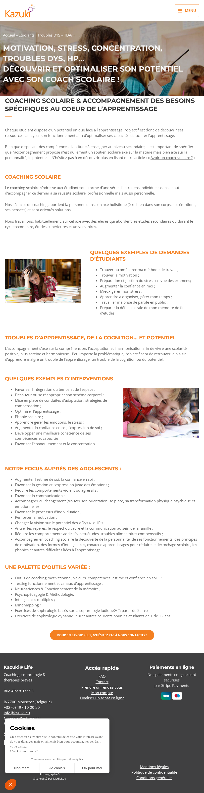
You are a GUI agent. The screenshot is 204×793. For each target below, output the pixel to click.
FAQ (102, 676)
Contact (102, 681)
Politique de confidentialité (154, 772)
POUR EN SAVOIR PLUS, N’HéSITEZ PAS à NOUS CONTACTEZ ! (102, 635)
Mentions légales (154, 766)
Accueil (9, 35)
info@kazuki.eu (17, 712)
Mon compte (102, 692)
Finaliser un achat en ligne (102, 697)
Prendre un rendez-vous (102, 687)
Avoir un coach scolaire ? (172, 157)
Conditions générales (154, 777)
